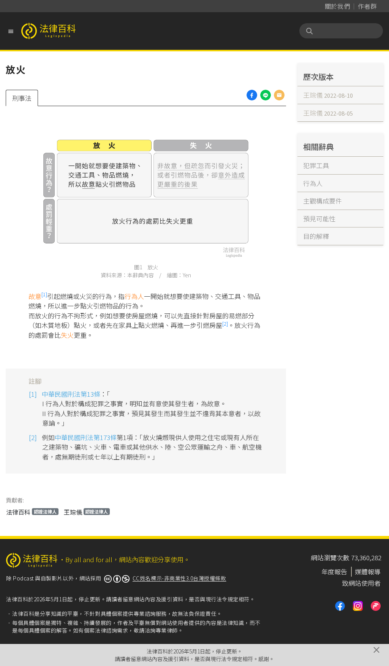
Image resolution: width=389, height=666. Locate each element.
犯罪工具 (316, 165)
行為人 (134, 296)
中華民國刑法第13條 (71, 394)
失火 (67, 335)
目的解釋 (316, 236)
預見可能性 (319, 218)
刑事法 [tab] (22, 98)
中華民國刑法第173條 (86, 437)
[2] (225, 323)
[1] (44, 294)
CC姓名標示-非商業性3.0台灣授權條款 (179, 578)
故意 (34, 296)
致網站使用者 (361, 583)
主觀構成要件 (322, 200)
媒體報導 (368, 571)
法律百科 (31, 512)
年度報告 (334, 571)
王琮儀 (86, 512)
